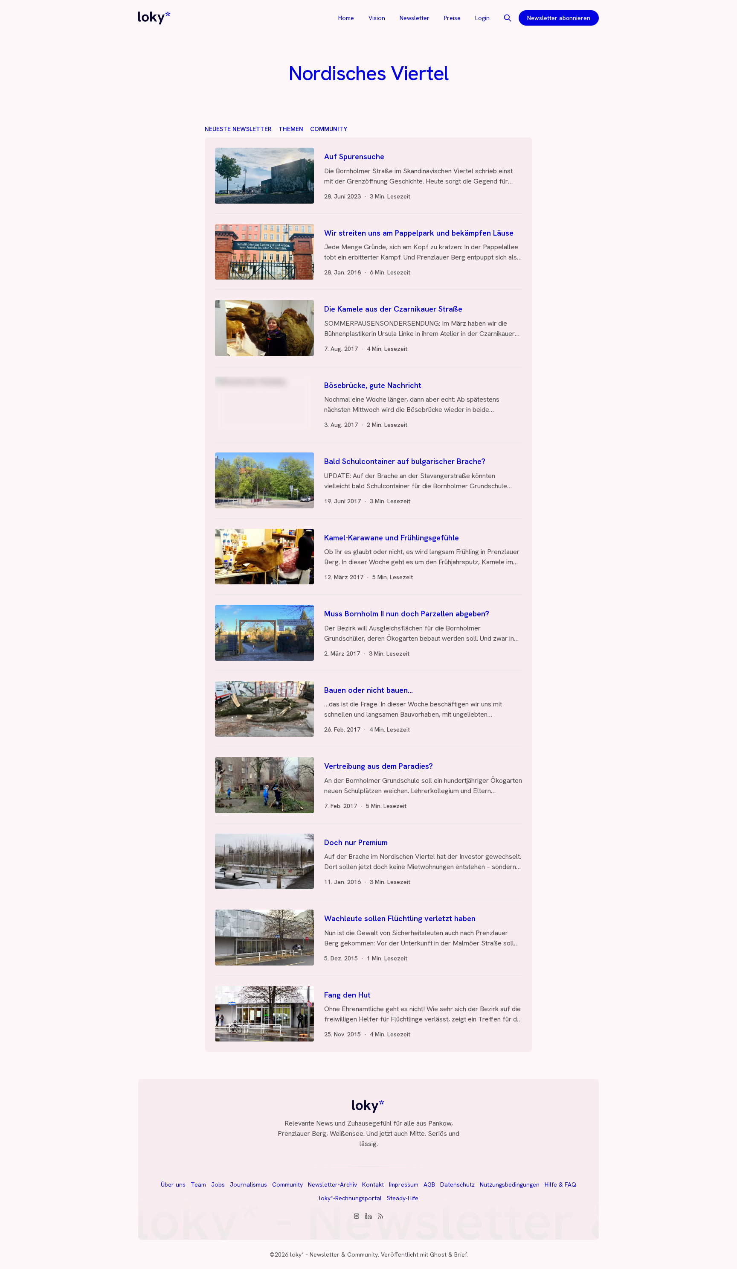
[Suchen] (507, 18)
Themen (291, 129)
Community (328, 129)
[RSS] (380, 1216)
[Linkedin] (368, 1216)
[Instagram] (356, 1216)
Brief (460, 1254)
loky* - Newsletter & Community (334, 1254)
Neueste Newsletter (238, 129)
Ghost (438, 1254)
